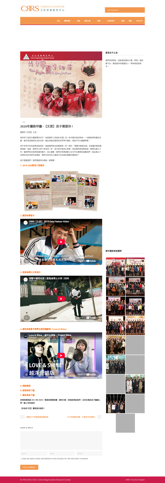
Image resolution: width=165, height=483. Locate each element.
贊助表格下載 (28, 395)
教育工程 (87, 21)
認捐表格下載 (28, 390)
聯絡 (130, 21)
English (139, 21)
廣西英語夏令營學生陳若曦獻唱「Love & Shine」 (45, 329)
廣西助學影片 (28, 215)
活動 (98, 21)
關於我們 (67, 21)
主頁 (58, 21)
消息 (78, 21)
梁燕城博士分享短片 (31, 272)
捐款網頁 (26, 385)
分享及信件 (110, 21)
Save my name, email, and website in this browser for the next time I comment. (55, 458)
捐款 (122, 21)
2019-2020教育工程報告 (33, 165)
